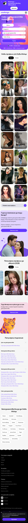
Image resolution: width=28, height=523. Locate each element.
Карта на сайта (4, 491)
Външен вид (3, 488)
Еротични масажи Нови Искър (9, 396)
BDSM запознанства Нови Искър (9, 400)
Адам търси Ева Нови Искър (8, 356)
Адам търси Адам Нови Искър (8, 374)
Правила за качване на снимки (7, 473)
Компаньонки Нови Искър (7, 402)
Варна (2, 462)
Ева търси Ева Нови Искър (7, 354)
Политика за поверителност (7, 475)
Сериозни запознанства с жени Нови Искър (12, 384)
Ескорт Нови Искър (6, 404)
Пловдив (3, 460)
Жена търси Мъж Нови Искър (8, 380)
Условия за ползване (5, 471)
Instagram (6, 497)
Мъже (20, 25)
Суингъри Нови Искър (6, 398)
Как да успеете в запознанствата (9, 484)
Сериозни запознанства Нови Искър (10, 345)
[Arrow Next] (16, 298)
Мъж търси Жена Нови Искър (8, 358)
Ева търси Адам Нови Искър (8, 378)
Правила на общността (6, 481)
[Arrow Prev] (12, 298)
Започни (14, 8)
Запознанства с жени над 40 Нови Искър (11, 376)
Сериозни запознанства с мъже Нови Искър (12, 362)
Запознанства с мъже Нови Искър (9, 363)
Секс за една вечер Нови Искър (9, 394)
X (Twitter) (6, 504)
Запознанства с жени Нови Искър (9, 386)
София (2, 457)
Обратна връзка (5, 486)
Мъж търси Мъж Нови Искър (8, 382)
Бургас (2, 464)
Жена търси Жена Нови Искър (9, 360)
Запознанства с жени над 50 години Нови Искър (13, 372)
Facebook (6, 500)
